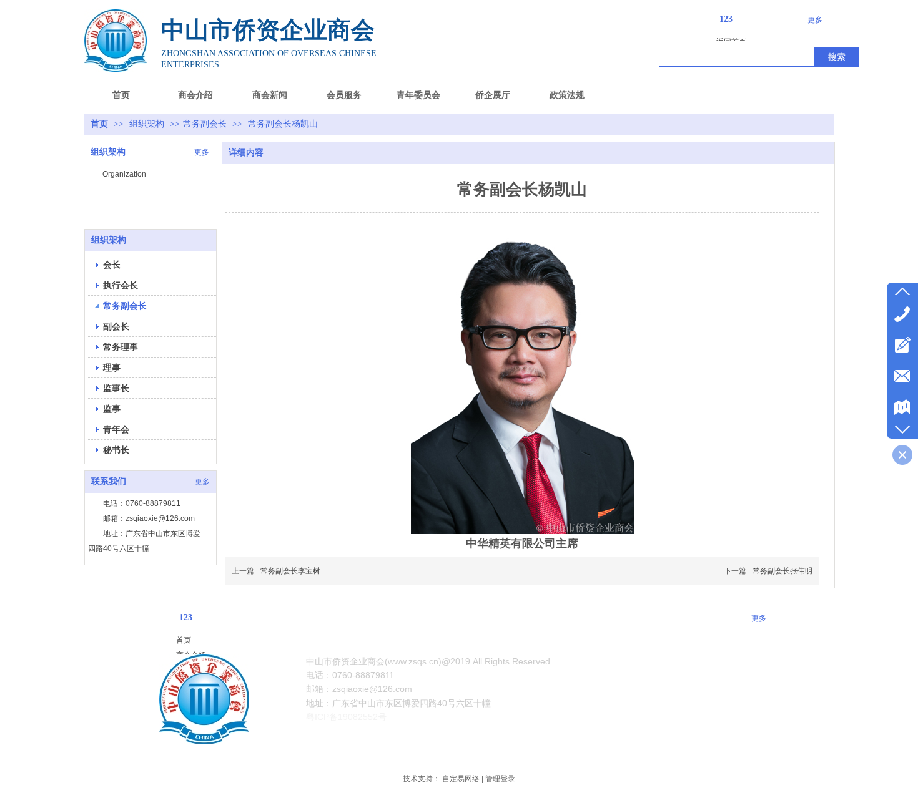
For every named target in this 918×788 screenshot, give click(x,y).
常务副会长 (205, 124)
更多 (814, 20)
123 (726, 19)
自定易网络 (461, 778)
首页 (99, 124)
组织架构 (148, 124)
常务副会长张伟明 (782, 571)
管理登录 (500, 778)
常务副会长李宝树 (290, 571)
